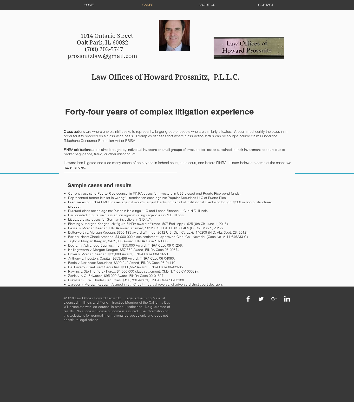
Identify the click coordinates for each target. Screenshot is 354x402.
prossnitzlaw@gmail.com (102, 56)
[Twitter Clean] (261, 299)
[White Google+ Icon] (274, 299)
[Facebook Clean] (248, 299)
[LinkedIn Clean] (287, 299)
